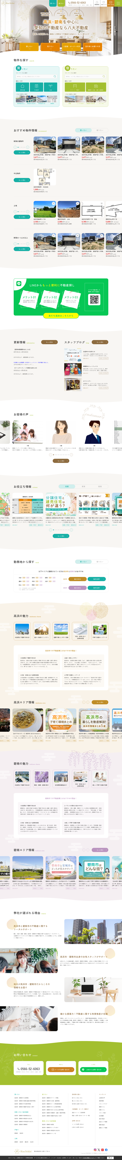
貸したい (29, 46)
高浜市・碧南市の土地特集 (21, 1098)
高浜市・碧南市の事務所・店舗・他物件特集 (53, 1113)
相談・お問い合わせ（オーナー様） (81, 1115)
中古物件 (36, 90)
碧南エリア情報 (103, 1128)
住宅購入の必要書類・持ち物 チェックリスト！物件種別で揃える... (31, 362)
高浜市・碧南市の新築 (48, 1124)
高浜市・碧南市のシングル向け (50, 1127)
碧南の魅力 (102, 1125)
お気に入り (104, 4)
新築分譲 (22, 90)
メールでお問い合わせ (62, 1070)
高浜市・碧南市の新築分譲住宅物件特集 (25, 1101)
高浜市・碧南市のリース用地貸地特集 (52, 1104)
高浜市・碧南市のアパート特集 (50, 1098)
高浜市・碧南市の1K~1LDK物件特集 (51, 1107)
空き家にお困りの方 (92, 46)
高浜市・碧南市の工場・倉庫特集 (51, 1101)
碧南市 (16, 1133)
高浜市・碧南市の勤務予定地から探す (24, 1107)
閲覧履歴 (97, 4)
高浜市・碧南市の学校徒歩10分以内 (24, 1121)
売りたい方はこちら (77, 1098)
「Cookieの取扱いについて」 (88, 1158)
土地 (50, 90)
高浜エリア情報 (103, 1122)
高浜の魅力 (102, 1119)
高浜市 (21, 1133)
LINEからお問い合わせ (93, 1070)
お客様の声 (102, 1098)
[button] (15, 147)
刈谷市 (31, 1142)
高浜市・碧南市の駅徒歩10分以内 (23, 1118)
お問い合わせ (111, 4)
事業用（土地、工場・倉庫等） (96, 90)
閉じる (110, 1158)
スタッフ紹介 (102, 1113)
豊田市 (26, 1142)
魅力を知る (77, 579)
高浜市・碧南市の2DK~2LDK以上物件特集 (53, 1110)
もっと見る (22, 152)
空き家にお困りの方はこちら (79, 1104)
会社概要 (101, 1116)
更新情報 (101, 1101)
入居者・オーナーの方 (71, 46)
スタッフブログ (103, 1104)
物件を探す (96, 579)
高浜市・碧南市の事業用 (21, 1124)
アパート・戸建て (75, 90)
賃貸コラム (102, 1107)
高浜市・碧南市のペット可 (49, 1133)
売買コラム (102, 1110)
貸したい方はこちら (77, 1101)
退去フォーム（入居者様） (79, 1112)
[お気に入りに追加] (53, 139)
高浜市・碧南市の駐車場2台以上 (23, 1115)
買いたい (53, 3)
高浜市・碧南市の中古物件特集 (23, 1104)
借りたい (61, 3)
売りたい (50, 46)
